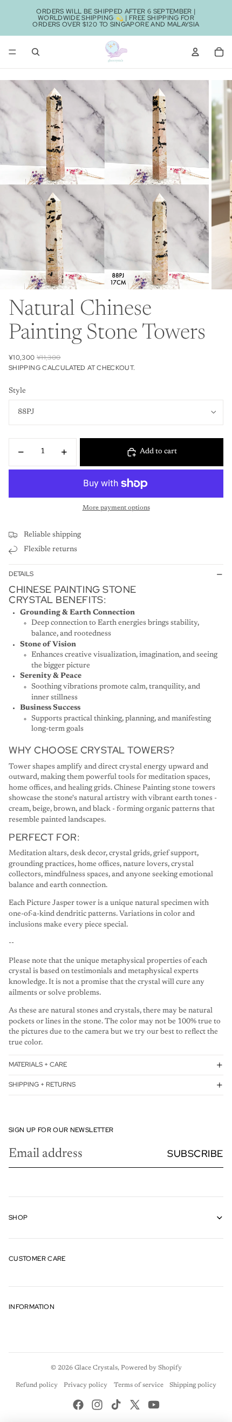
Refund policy (37, 1385)
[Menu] (12, 51)
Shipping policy (192, 1385)
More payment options (116, 508)
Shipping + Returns (42, 1084)
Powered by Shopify (151, 1368)
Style (17, 391)
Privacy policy (85, 1385)
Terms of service (138, 1385)
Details (21, 574)
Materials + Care (38, 1064)
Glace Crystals (96, 1368)
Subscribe (195, 1153)
